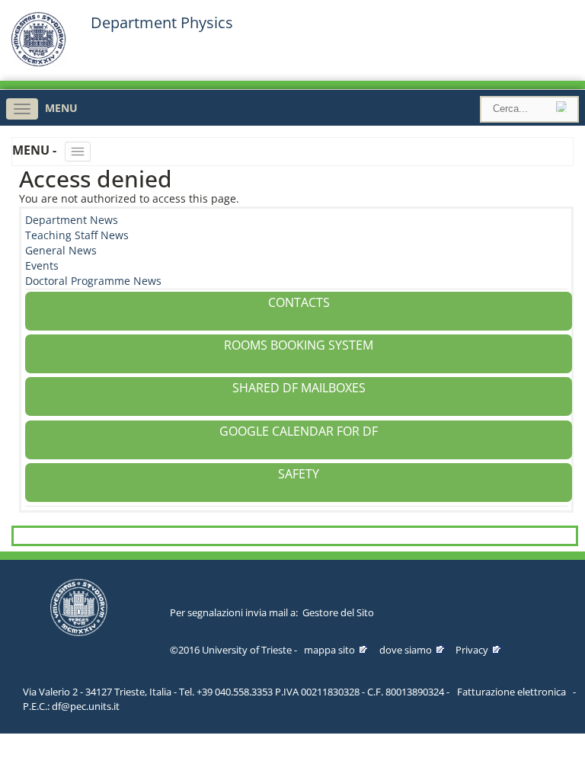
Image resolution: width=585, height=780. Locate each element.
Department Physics (162, 22)
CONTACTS (299, 302)
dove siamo (405, 650)
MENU (61, 108)
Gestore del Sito (338, 612)
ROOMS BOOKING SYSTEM (298, 345)
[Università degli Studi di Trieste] (38, 63)
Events (42, 265)
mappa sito (329, 650)
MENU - (35, 150)
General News (61, 250)
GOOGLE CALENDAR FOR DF (298, 431)
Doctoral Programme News (93, 280)
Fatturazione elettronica (511, 691)
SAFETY (298, 473)
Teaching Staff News (77, 235)
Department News (71, 220)
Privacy (472, 650)
